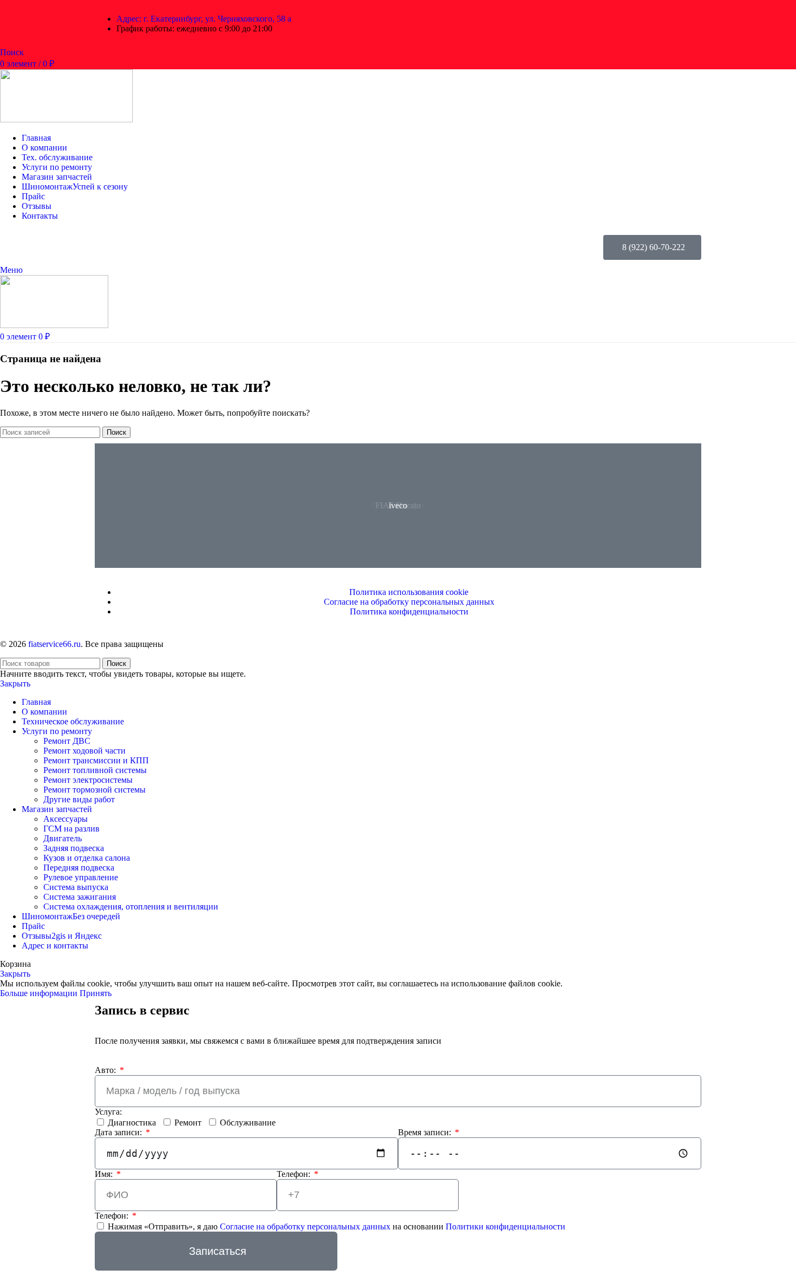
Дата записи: (119, 1132)
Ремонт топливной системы (95, 770)
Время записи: (425, 1132)
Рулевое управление (80, 877)
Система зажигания (79, 896)
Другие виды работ (79, 799)
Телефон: (294, 1174)
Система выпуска (75, 887)
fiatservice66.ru (54, 644)
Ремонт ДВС (66, 740)
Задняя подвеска (73, 848)
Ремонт (187, 1122)
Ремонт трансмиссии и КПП (96, 760)
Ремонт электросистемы (88, 779)
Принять (96, 993)
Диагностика (132, 1122)
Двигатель (62, 838)
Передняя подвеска (78, 867)
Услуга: (108, 1111)
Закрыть (15, 683)
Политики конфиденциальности (505, 1226)
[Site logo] (66, 119)
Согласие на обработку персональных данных (306, 1226)
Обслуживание (248, 1122)
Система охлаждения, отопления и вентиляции (130, 906)
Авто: (106, 1070)
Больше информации (40, 993)
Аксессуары (65, 818)
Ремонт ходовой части (84, 750)
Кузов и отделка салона (86, 857)
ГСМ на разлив (71, 828)
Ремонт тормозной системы (94, 789)
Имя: (105, 1174)
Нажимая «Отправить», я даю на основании (336, 1226)
